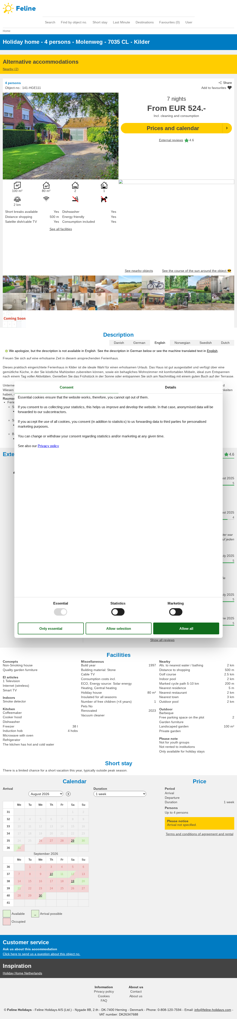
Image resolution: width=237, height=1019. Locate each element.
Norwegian (182, 343)
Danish (119, 343)
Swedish (206, 343)
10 (51, 874)
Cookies (104, 996)
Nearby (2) (11, 69)
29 (72, 840)
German (139, 343)
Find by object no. (74, 22)
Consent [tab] (66, 387)
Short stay (100, 22)
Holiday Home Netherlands (22, 973)
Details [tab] (170, 387)
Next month (68, 794)
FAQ (104, 1000)
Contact (136, 991)
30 (40, 895)
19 (72, 881)
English (160, 343)
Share (227, 83)
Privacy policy (104, 991)
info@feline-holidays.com (212, 1010)
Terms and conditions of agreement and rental (199, 834)
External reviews (171, 140)
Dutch (225, 343)
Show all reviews (162, 640)
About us (135, 996)
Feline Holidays (118, 8)
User (188, 22)
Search (50, 22)
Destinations (145, 22)
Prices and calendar (173, 128)
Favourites (169, 22)
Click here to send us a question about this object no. (41, 954)
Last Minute (121, 22)
